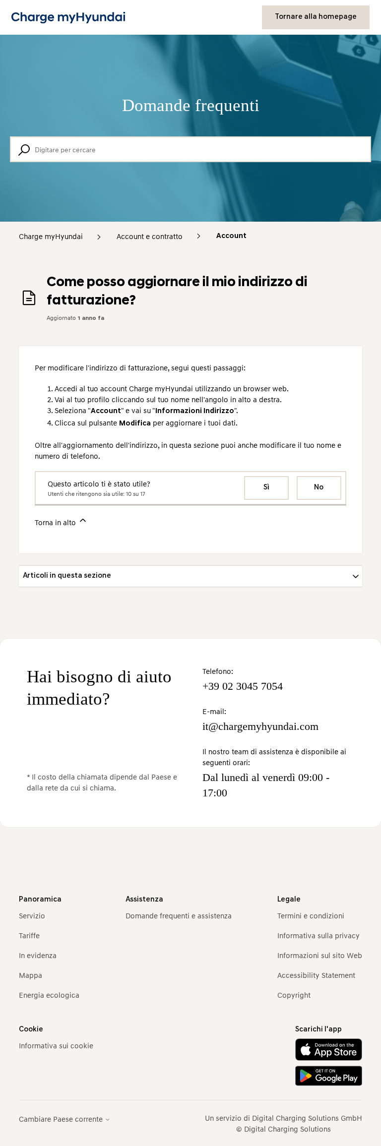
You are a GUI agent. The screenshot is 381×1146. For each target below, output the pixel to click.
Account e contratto (150, 236)
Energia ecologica (49, 994)
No (318, 487)
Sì (266, 487)
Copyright (294, 994)
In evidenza (38, 955)
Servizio (32, 915)
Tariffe (29, 935)
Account (231, 236)
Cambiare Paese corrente (62, 1119)
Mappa (30, 974)
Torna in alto (56, 522)
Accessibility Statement (316, 974)
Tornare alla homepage (316, 17)
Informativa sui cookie (56, 1045)
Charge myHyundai (51, 236)
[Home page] (68, 17)
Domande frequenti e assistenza (179, 915)
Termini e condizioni (310, 915)
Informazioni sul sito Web (319, 955)
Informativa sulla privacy (318, 935)
